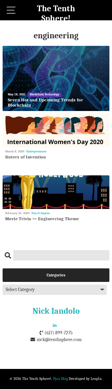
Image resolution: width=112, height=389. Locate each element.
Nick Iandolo (56, 311)
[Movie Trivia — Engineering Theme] (56, 192)
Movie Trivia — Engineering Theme (42, 218)
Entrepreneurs (36, 151)
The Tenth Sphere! (56, 13)
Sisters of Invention (25, 157)
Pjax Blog (60, 378)
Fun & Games (41, 213)
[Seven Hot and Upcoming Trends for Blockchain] (56, 78)
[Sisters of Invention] (56, 130)
